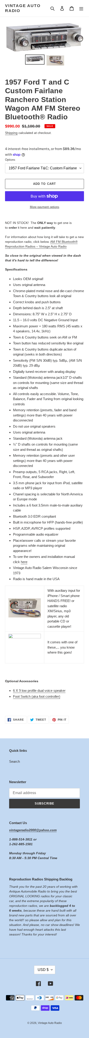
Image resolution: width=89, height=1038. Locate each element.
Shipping (11, 133)
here (24, 562)
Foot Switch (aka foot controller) (36, 696)
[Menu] (81, 8)
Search (14, 761)
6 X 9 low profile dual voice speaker (39, 690)
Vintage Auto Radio (23, 8)
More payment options (44, 207)
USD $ (43, 970)
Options (10, 159)
